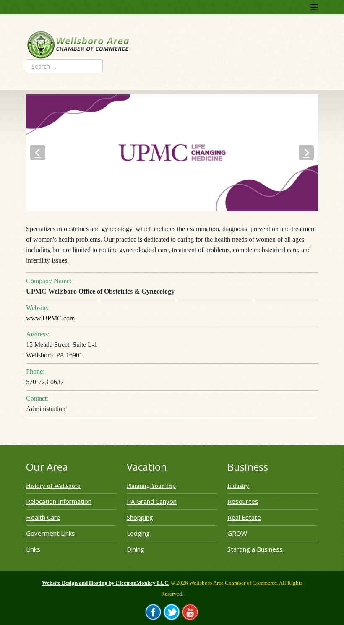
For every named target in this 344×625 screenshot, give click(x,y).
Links (33, 549)
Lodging (138, 533)
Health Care (43, 517)
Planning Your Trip (151, 485)
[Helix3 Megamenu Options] (314, 7)
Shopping (140, 517)
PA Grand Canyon (152, 501)
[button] (37, 152)
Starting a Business (255, 549)
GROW (237, 533)
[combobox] (64, 66)
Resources (242, 501)
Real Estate (244, 517)
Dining (135, 549)
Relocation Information (58, 501)
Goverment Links (50, 533)
